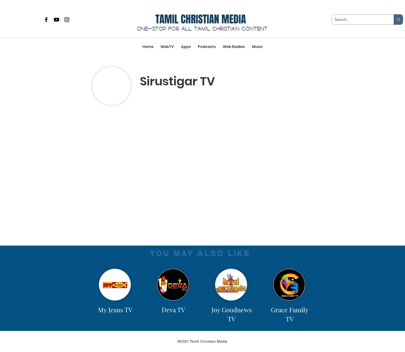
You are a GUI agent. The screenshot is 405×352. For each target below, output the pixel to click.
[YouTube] (56, 19)
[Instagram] (67, 19)
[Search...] (398, 20)
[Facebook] (46, 19)
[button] (192, 99)
